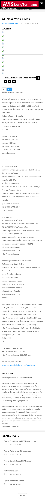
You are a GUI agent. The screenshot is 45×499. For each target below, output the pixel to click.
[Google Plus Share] (14, 81)
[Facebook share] (5, 81)
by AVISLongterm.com (10, 23)
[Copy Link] (38, 78)
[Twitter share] (9, 81)
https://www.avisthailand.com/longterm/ (18, 365)
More (22, 495)
